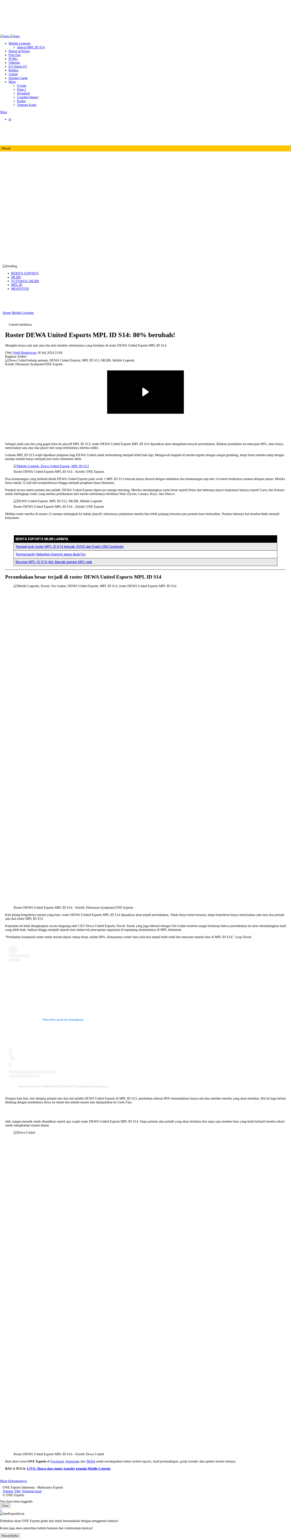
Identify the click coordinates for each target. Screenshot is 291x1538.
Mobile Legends (19, 43)
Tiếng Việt (24, 134)
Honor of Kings (19, 51)
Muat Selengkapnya (13, 1481)
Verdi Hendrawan (24, 352)
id (10, 119)
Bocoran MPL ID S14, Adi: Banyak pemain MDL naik (54, 562)
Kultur (21, 101)
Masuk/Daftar (10, 1535)
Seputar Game (18, 78)
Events (21, 85)
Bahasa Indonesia (29, 127)
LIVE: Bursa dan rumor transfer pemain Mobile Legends (69, 1468)
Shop (3, 112)
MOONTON (20, 288)
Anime (13, 74)
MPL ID (16, 285)
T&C (15, 32)
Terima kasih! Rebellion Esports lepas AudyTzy (51, 554)
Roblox (14, 70)
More (12, 82)
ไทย (20, 139)
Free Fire (15, 55)
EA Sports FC (18, 66)
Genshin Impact (27, 97)
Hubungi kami (29, 32)
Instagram (72, 1461)
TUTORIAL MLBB (25, 281)
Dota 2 (21, 89)
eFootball (23, 93)
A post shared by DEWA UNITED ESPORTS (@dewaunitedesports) (63, 1086)
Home (7, 313)
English (22, 123)
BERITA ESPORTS (25, 273)
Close (5, 1505)
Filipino (22, 131)
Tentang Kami (26, 105)
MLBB (16, 277)
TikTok (90, 1461)
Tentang (5, 32)
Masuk (6, 148)
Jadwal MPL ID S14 (31, 47)
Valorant (14, 62)
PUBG (13, 59)
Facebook (57, 1461)
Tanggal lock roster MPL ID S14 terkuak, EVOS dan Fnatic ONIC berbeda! (70, 547)
